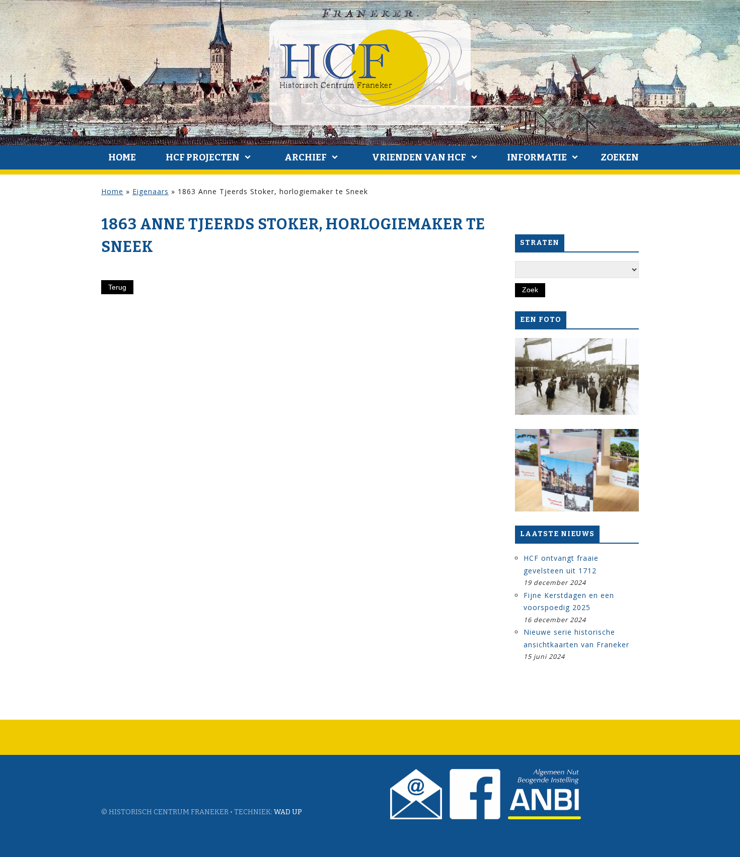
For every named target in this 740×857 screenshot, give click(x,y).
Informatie (537, 157)
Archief (305, 157)
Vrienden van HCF (419, 157)
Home (122, 157)
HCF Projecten (203, 157)
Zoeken (620, 157)
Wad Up (288, 812)
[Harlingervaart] (577, 376)
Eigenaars (150, 191)
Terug (117, 287)
